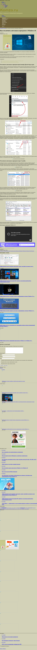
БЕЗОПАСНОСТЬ (5, 18)
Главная (1, 28)
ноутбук (26, 507)
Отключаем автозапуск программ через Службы (10, 61)
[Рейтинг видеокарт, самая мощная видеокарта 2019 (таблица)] (9, 580)
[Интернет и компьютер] (11, 13)
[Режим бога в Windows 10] (9, 539)
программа (12, 248)
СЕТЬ (3, 23)
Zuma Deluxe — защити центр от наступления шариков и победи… (13, 410)
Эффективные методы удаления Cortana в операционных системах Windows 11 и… (17, 296)
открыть (4, 508)
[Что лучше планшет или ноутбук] (9, 632)
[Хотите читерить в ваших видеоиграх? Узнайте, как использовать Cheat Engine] (7, 590)
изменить (18, 507)
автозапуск (5, 248)
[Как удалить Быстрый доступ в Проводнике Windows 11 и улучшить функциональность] (8, 559)
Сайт (1, 358)
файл (28, 508)
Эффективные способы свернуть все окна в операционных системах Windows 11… (17, 310)
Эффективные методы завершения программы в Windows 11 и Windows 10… (16, 340)
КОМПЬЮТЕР (4, 19)
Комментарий (2, 353)
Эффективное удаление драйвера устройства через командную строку (13, 381)
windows (1, 248)
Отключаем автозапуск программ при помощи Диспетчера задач (12, 60)
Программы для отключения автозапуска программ (10, 62)
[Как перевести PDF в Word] (9, 549)
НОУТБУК (3, 20)
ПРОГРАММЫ (4, 22)
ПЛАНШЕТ (4, 21)
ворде (15, 507)
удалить (22, 508)
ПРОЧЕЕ (3, 24)
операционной (30, 507)
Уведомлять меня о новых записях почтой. (8, 363)
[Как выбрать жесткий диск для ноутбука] (9, 519)
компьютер (22, 507)
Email (1, 356)
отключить (8, 248)
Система (4, 28)
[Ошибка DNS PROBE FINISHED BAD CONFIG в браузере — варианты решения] (8, 612)
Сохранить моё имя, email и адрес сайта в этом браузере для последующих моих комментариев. (17, 360)
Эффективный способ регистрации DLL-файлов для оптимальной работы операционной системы (18, 401)
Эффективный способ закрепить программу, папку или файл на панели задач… (17, 266)
